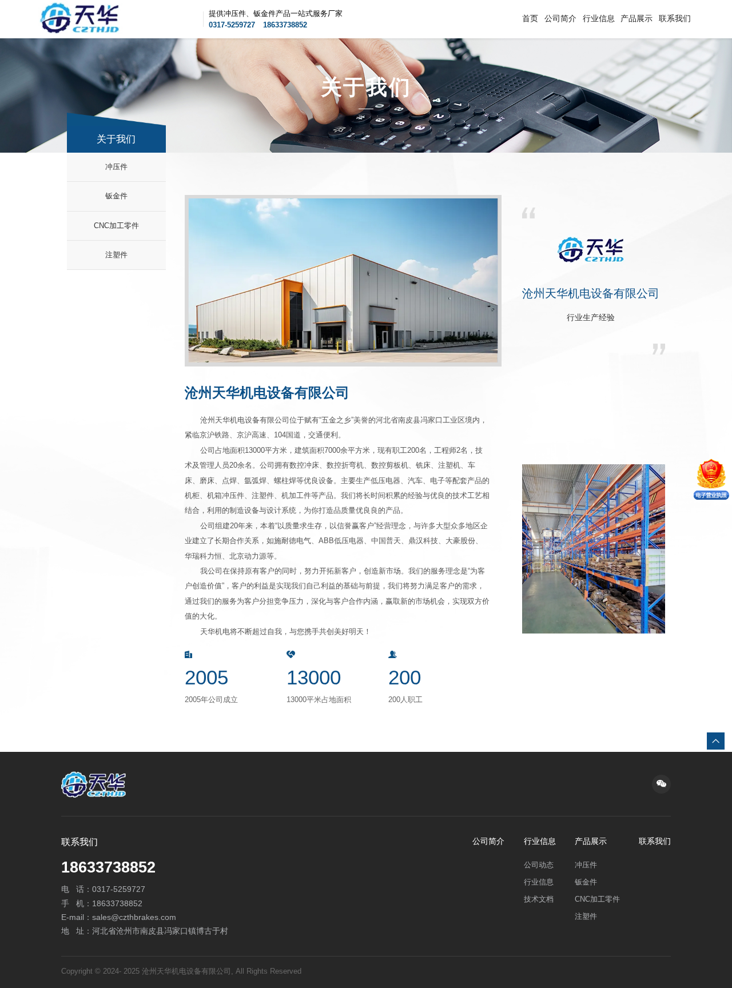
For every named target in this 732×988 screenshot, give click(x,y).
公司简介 (560, 18)
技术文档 (539, 899)
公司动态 (539, 865)
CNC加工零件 (116, 225)
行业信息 (599, 18)
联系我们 (675, 18)
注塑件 (116, 254)
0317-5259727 (232, 25)
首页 (530, 18)
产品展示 (636, 18)
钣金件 (116, 196)
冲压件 (116, 166)
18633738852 (285, 25)
